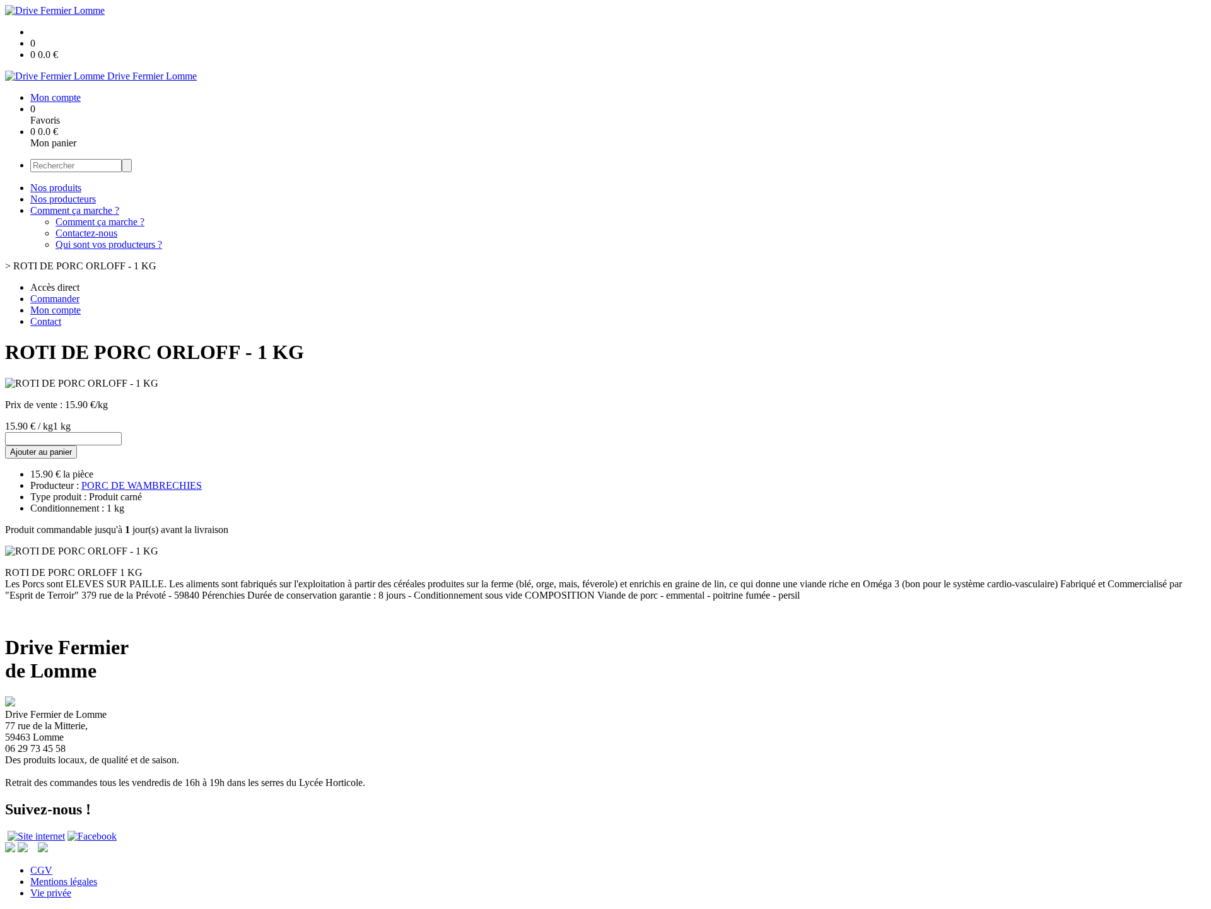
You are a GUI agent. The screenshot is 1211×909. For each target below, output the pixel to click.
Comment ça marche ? (74, 210)
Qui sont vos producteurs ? (109, 244)
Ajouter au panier (41, 452)
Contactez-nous (86, 233)
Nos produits (55, 187)
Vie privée (50, 893)
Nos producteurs (63, 199)
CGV (41, 870)
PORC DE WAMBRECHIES (141, 485)
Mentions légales (63, 881)
